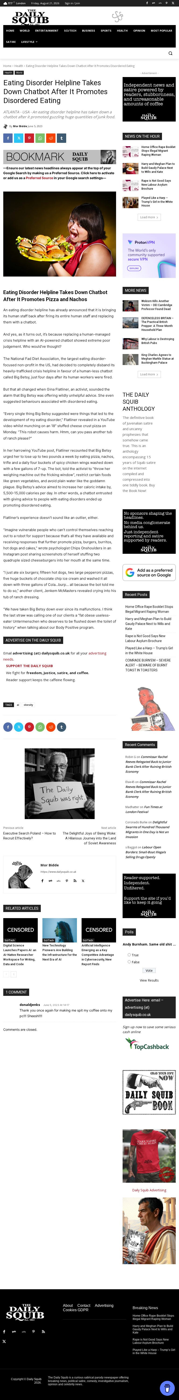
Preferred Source (40, 178)
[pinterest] (67, 880)
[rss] (75, 880)
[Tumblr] (61, 138)
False (136, 962)
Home (7, 66)
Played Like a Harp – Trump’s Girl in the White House (157, 201)
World (19, 72)
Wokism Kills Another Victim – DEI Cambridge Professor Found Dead (156, 305)
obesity (28, 704)
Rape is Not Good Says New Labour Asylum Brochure (156, 184)
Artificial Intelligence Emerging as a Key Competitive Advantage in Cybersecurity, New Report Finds (98, 955)
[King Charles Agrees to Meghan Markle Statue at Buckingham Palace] (130, 359)
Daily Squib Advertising (149, 1190)
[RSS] (43, 1332)
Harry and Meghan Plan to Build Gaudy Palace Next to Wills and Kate (158, 168)
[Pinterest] (166, 3)
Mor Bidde (20, 126)
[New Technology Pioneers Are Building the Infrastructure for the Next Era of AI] (59, 930)
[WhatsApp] (40, 138)
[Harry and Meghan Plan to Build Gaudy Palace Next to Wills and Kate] (130, 168)
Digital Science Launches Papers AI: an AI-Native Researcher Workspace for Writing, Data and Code (19, 955)
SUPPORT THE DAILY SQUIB (29, 665)
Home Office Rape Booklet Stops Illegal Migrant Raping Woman (158, 151)
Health (18, 66)
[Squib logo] (35, 17)
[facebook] (42, 880)
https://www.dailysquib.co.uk (58, 871)
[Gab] (153, 3)
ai (18, 704)
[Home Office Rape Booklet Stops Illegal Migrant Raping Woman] (130, 151)
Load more (147, 217)
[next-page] (14, 974)
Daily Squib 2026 (34, 1381)
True (135, 955)
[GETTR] (160, 3)
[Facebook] (147, 3)
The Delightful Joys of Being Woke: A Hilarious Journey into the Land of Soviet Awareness (89, 838)
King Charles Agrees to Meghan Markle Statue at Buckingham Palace (157, 359)
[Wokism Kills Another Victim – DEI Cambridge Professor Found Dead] (130, 305)
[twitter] (83, 880)
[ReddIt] (50, 138)
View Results (149, 980)
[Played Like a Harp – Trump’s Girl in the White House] (130, 202)
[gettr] (58, 880)
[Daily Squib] (6, 126)
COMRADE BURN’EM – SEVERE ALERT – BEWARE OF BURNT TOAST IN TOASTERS (148, 665)
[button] (170, 53)
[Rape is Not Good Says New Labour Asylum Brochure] (130, 185)
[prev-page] (6, 974)
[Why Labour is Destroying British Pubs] (130, 343)
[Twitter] (173, 3)
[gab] (50, 880)
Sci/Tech (10, 940)
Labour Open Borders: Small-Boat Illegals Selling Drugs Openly (145, 852)
